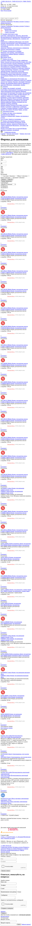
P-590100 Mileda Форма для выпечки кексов (13, 291)
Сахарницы (23, 106)
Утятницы (28, 82)
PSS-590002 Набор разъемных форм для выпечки (15, 545)
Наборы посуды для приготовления (19, 75)
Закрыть (3, 911)
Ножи (2, 77)
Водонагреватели (6, 37)
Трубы (23, 122)
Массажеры (4, 57)
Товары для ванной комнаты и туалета (13, 121)
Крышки (3, 74)
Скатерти (3, 60)
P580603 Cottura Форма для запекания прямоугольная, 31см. (12, 492)
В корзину (4, 207)
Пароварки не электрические (9, 78)
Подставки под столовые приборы (11, 66)
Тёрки (8, 60)
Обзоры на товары (11, 848)
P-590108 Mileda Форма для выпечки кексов (13, 476)
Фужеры (15, 109)
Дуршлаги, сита (17, 69)
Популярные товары (7, 728)
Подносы (13, 105)
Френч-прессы (18, 83)
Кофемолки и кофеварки (8, 41)
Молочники (11, 100)
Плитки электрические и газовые (10, 49)
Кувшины (19, 97)
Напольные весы (25, 37)
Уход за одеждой (17, 128)
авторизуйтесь (5, 916)
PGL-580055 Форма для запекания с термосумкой (15, 591)
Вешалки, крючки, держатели (9, 124)
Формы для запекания (7, 83)
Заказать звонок (5, 851)
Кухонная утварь (11, 74)
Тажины (10, 82)
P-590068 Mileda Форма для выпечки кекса (13, 577)
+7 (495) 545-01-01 (6, 845)
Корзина (3, 7)
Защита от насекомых (15, 119)
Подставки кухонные (7, 65)
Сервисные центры (10, 132)
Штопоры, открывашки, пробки (15, 85)
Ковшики (25, 72)
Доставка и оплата (18, 21)
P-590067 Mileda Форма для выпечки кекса (13, 457)
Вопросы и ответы (22, 848)
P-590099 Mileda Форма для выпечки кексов (13, 383)
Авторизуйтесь (11, 203)
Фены (9, 57)
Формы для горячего (7, 109)
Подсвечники (11, 93)
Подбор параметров (6, 181)
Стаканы (3, 108)
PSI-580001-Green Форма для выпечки (12, 697)
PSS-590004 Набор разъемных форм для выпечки (15, 655)
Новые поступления (11, 30)
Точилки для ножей (18, 82)
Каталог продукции (12, 133)
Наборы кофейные (6, 102)
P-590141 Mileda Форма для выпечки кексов (13, 254)
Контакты (8, 23)
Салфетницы (15, 106)
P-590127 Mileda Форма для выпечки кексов (13, 272)
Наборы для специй (21, 100)
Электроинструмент (8, 111)
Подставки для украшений (23, 93)
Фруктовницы (16, 91)
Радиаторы (18, 122)
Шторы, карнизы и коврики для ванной (14, 129)
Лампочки (4, 48)
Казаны (8, 71)
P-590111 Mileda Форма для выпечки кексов (13, 217)
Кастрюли (19, 72)
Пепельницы (8, 91)
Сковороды (9, 80)
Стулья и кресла (11, 97)
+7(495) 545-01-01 (6, 1)
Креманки (4, 97)
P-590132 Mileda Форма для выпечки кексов (13, 402)
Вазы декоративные (10, 90)
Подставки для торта (22, 105)
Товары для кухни (7, 59)
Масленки (26, 99)
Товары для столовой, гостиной (11, 88)
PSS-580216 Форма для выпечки (10, 559)
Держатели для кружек (17, 71)
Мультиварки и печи (25, 43)
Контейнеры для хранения (8, 72)
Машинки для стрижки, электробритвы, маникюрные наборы (12, 53)
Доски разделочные (6, 69)
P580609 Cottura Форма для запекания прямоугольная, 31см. (12, 639)
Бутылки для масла (12, 63)
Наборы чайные (5, 105)
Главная (3, 21)
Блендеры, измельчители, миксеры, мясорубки (14, 35)
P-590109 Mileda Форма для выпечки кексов (13, 328)
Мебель (12, 114)
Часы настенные (18, 99)
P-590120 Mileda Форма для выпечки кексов (13, 235)
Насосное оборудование (8, 122)
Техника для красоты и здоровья (11, 51)
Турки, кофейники (22, 60)
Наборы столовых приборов (9, 103)
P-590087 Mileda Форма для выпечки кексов (13, 513)
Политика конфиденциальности (10, 850)
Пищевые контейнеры (19, 65)
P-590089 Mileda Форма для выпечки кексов (13, 365)
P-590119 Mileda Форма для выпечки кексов (13, 420)
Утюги (17, 43)
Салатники (8, 106)
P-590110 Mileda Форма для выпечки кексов (13, 439)
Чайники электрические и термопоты (18, 48)
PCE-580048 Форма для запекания (11, 623)
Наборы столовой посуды (19, 102)
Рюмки (3, 106)
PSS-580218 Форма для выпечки (10, 605)
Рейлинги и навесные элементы (20, 68)
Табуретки (26, 97)
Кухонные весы (15, 37)
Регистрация (7, 10)
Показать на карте (9, 838)
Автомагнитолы (5, 114)
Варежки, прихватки (24, 63)
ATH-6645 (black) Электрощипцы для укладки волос (16, 757)
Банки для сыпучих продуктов (10, 62)
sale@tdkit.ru (9, 152)
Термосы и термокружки (8, 116)
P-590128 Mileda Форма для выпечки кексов (13, 198)
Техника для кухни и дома (10, 34)
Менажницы (4, 100)
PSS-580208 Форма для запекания (10, 715)
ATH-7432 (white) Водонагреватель (11, 737)
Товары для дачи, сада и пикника (12, 113)
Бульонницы (20, 90)
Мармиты (10, 99)
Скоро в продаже (10, 32)
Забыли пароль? (26, 924)
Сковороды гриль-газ (19, 80)
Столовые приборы (11, 108)
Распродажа (7, 29)
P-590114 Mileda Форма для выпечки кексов (13, 309)
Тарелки (26, 108)
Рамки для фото (18, 94)
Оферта (22, 850)
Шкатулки (4, 99)
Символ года (10, 96)
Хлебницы (13, 60)
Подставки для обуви (7, 94)
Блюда (2, 90)
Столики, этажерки (19, 96)
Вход (2, 10)
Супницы (20, 108)
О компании (9, 21)
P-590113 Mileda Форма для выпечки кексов (13, 346)
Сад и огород (4, 119)
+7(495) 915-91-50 (16, 1)
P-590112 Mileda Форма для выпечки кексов (13, 531)
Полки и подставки (6, 128)
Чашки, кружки (22, 109)
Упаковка (5, 86)
